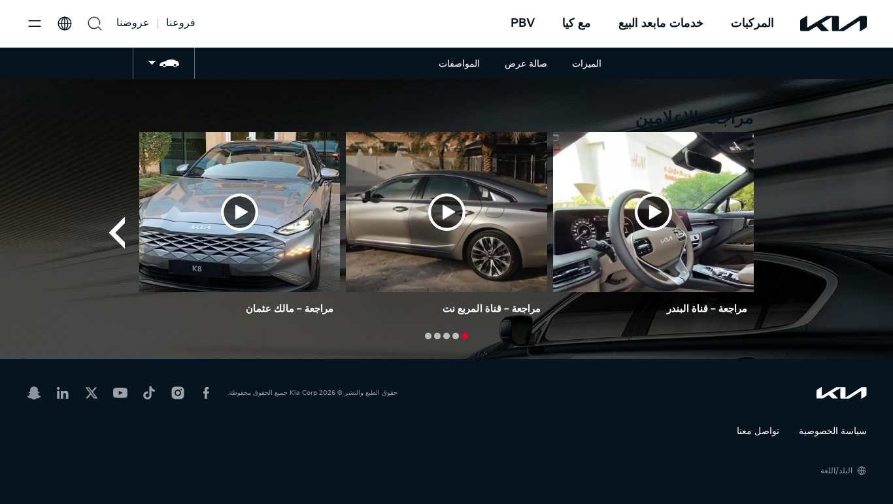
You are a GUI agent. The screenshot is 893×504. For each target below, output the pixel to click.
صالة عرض (526, 63)
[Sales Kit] (163, 63)
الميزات (586, 63)
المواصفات (459, 63)
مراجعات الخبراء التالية (116, 232)
